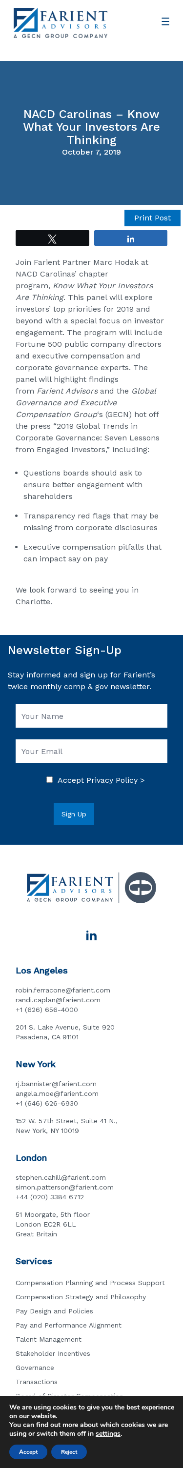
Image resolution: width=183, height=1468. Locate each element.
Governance (35, 1367)
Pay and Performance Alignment (69, 1325)
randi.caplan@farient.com (58, 1000)
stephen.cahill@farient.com (61, 1177)
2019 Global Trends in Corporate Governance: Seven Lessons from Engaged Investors (88, 437)
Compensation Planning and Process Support (90, 1283)
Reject (69, 1452)
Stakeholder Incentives (53, 1353)
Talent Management (48, 1339)
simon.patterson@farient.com (65, 1187)
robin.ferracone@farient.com (63, 990)
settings (108, 1433)
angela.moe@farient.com (57, 1093)
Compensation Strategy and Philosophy (81, 1297)
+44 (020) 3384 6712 (50, 1197)
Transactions (37, 1382)
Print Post (152, 217)
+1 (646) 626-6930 (47, 1103)
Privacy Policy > (115, 780)
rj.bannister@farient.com (56, 1084)
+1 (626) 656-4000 (47, 1009)
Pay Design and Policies (54, 1311)
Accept (28, 1452)
